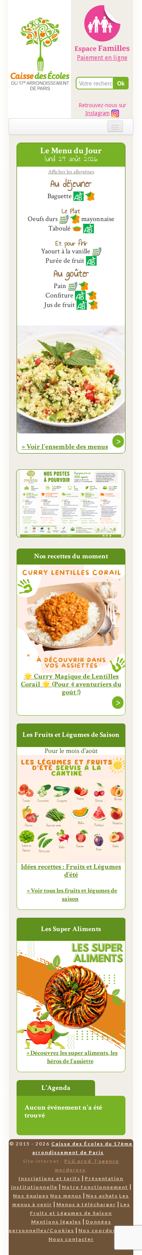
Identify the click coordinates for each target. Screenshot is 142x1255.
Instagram (97, 113)
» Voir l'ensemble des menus (65, 446)
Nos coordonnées (104, 1230)
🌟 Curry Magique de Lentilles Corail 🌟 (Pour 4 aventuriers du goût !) (71, 684)
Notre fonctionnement (95, 1187)
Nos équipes (31, 1196)
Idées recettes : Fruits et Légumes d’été (71, 871)
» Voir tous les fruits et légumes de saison (72, 895)
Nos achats (102, 1196)
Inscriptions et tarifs (49, 1178)
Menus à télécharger (86, 1204)
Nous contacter (71, 1239)
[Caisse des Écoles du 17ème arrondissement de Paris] (40, 37)
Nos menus (66, 1196)
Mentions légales (56, 1222)
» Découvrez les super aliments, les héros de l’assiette (72, 1057)
